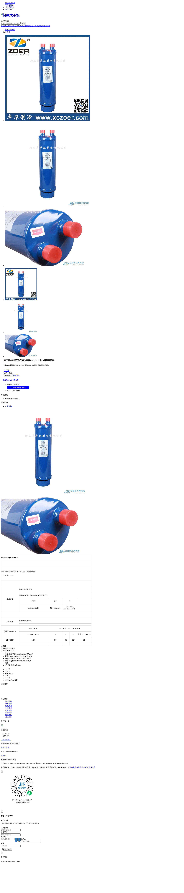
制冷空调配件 (10, 30)
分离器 (7, 32)
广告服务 (8, 710)
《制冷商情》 (10, 7)
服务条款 (8, 703)
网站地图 (8, 717)
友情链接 (8, 712)
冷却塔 (34, 26)
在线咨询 (7, 375)
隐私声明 (8, 706)
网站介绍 (8, 701)
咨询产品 (4, 820)
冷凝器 (13, 26)
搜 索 (23, 23)
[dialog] (92, 790)
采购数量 (4, 828)
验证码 (3, 837)
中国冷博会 (9, 5)
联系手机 (4, 832)
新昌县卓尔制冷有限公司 (10, 380)
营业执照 (92, 767)
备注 (2, 843)
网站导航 (8, 9)
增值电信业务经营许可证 (78, 767)
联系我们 (8, 715)
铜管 (48, 26)
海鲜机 (29, 26)
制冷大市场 (5, 747)
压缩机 (8, 26)
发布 (9, 849)
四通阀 (44, 26)
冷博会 (3, 755)
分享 (6, 370)
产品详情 (8, 406)
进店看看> (15, 375)
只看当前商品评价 (14, 665)
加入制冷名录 (10, 3)
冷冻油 (23, 26)
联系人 (23, 839)
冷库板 (39, 26)
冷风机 (18, 26)
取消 (4, 849)
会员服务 (8, 708)
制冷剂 (3, 26)
